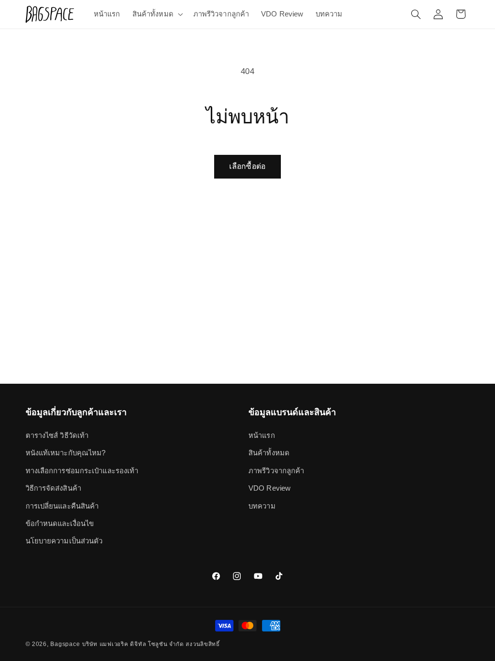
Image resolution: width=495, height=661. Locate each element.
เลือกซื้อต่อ (247, 166)
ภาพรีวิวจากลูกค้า (276, 471)
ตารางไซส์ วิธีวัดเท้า (57, 435)
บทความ (262, 506)
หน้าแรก (261, 435)
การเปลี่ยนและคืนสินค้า (62, 506)
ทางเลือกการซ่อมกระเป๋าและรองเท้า (82, 471)
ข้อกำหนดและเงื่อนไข (60, 523)
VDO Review (269, 488)
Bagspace (65, 644)
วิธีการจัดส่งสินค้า (53, 488)
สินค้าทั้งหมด (269, 453)
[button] (156, 14)
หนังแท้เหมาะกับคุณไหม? (66, 453)
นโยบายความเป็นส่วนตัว (64, 541)
